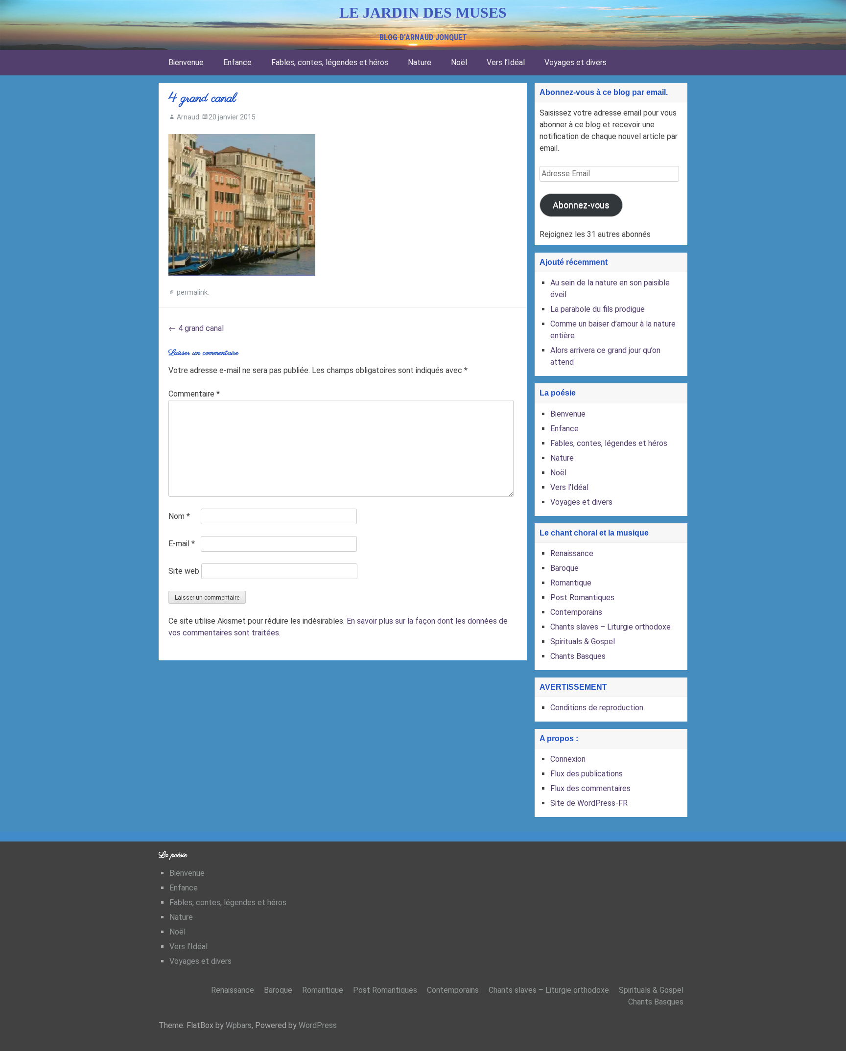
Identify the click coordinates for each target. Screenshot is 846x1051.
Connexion (568, 759)
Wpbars (239, 1025)
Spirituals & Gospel (582, 641)
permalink (192, 292)
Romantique (570, 582)
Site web (183, 571)
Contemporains (576, 612)
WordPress (318, 1025)
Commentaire (194, 393)
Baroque (564, 568)
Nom (179, 516)
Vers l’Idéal (506, 62)
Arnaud (188, 117)
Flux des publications (586, 773)
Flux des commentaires (590, 788)
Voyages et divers (575, 62)
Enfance (237, 62)
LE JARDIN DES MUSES (423, 12)
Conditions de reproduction (596, 707)
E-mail (181, 543)
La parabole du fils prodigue (597, 309)
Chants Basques (578, 656)
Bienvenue (186, 62)
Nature (419, 62)
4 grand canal (196, 328)
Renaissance (571, 553)
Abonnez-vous (581, 205)
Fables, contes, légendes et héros (329, 62)
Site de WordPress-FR (589, 803)
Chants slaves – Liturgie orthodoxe (610, 626)
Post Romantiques (582, 597)
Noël (459, 62)
